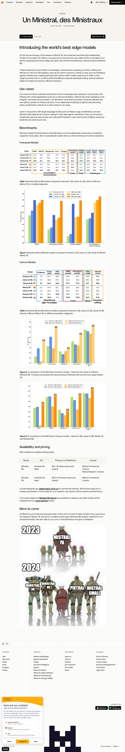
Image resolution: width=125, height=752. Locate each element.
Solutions (19, 2)
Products (9, 2)
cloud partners (41, 501)
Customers (57, 2)
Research (29, 2)
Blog (48, 2)
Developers (40, 2)
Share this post (97, 36)
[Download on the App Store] (101, 708)
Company (67, 2)
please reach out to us (48, 489)
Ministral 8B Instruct (47, 498)
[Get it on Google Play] (115, 708)
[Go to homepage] (2, 2)
